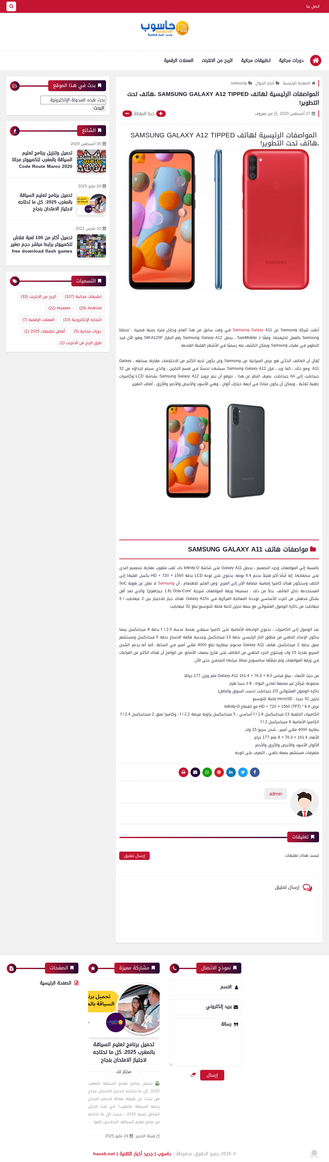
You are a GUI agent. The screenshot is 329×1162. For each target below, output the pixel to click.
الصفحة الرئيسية (296, 83)
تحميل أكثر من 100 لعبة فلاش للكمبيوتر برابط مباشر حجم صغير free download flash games (41, 244)
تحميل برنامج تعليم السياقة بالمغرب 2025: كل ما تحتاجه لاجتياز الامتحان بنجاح (45, 202)
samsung (239, 83)
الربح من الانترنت (217, 60)
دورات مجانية (291, 60)
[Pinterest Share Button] (231, 772)
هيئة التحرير (145, 1136)
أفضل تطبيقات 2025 (44, 331)
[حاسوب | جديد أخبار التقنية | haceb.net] (164, 28)
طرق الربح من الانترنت (81, 342)
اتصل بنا (312, 6)
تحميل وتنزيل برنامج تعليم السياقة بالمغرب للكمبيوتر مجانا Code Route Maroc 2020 (42, 160)
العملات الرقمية (178, 60)
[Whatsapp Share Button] (207, 772)
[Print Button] (183, 772)
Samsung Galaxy (249, 330)
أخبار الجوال (264, 83)
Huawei (59, 308)
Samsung (166, 583)
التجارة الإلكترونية (82, 319)
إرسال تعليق (134, 855)
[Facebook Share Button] (255, 772)
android (90, 308)
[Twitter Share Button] (243, 772)
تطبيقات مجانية (256, 60)
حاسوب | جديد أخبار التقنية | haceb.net (132, 1153)
